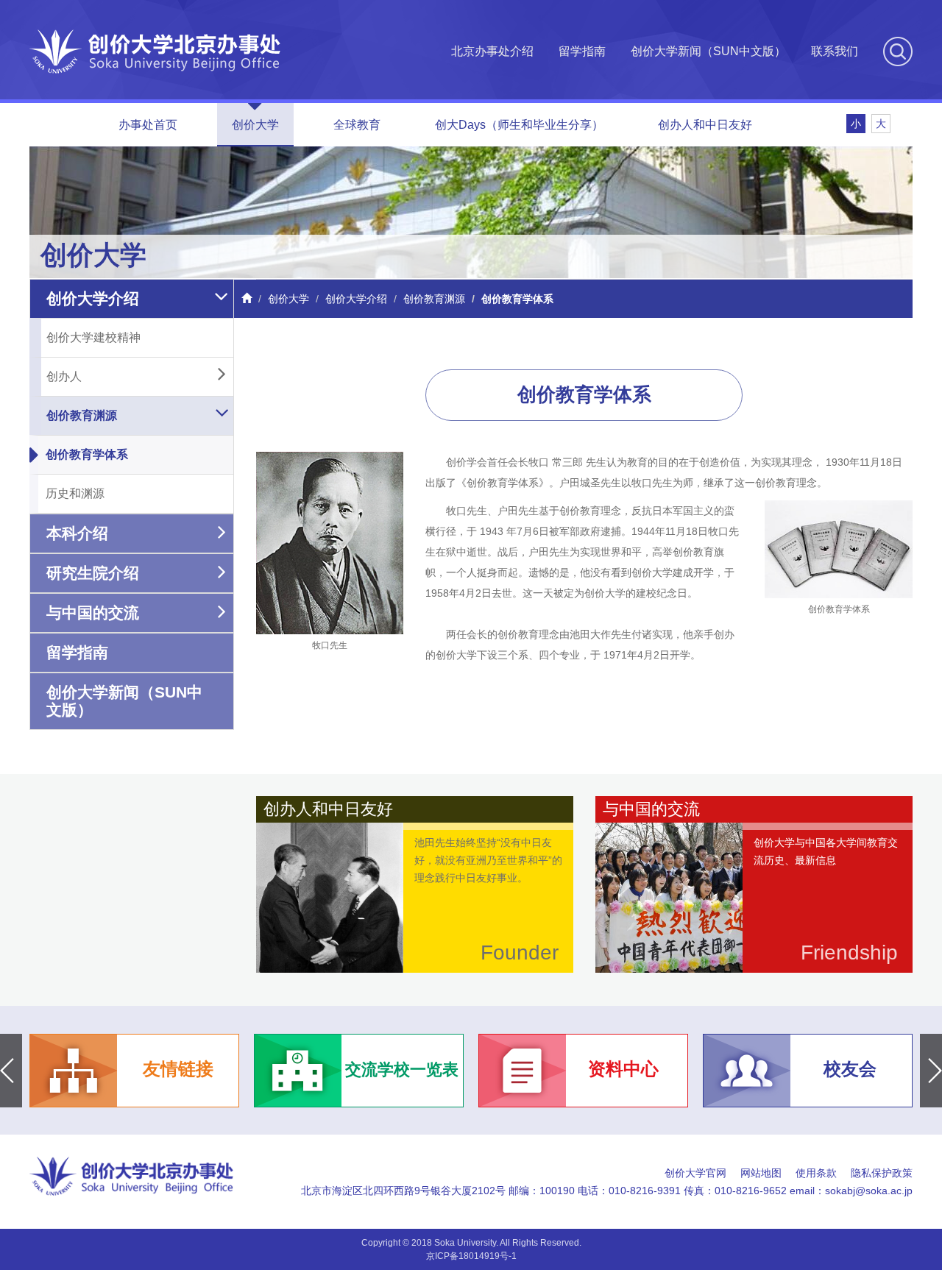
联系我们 (834, 51)
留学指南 (582, 51)
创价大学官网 (695, 1173)
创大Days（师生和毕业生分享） (519, 124)
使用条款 (816, 1173)
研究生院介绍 (92, 572)
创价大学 (255, 124)
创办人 (64, 376)
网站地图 (761, 1173)
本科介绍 (77, 533)
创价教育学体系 (87, 454)
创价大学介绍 (92, 298)
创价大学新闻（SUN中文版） (708, 51)
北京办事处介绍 (492, 51)
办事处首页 (147, 124)
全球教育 (356, 124)
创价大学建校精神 (93, 337)
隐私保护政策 (882, 1173)
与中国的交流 (92, 612)
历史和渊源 (75, 493)
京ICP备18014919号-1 (471, 1256)
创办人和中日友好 (705, 124)
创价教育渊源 (81, 415)
